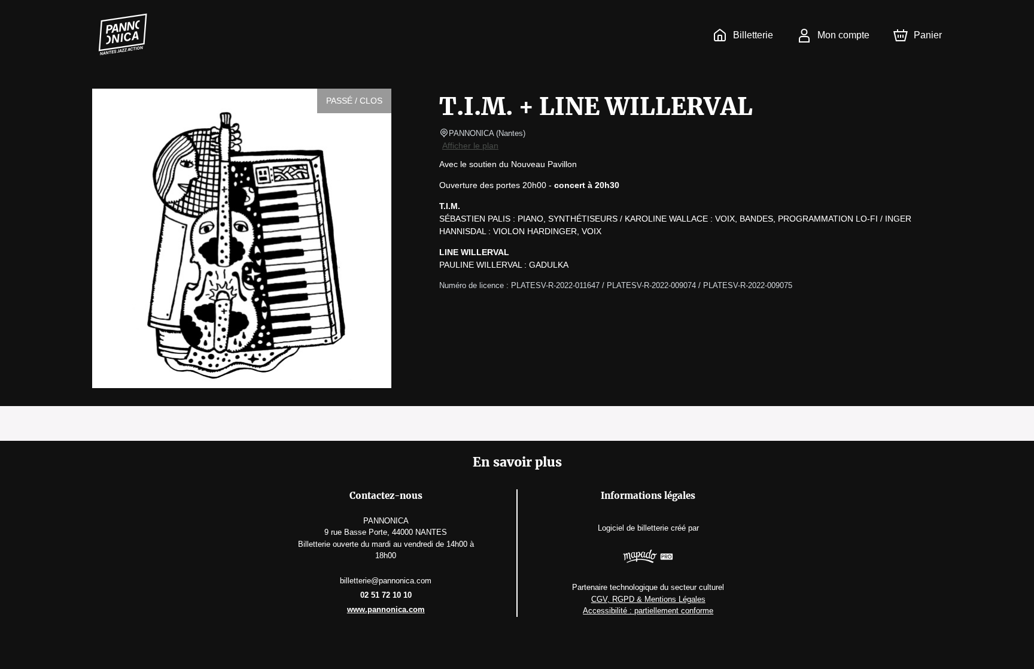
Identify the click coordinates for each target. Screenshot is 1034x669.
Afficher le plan (470, 145)
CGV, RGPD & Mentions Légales (648, 599)
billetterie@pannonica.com (385, 580)
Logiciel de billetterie (633, 527)
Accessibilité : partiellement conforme (648, 610)
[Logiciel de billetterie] (648, 558)
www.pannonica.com (386, 609)
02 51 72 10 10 (386, 595)
